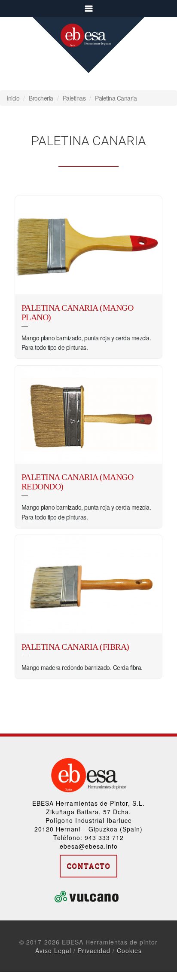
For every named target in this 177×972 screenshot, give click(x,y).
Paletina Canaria (116, 98)
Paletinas (74, 98)
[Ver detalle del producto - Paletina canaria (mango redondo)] (88, 415)
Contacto (88, 865)
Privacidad (94, 950)
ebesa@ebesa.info (89, 846)
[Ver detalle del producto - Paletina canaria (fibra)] (88, 584)
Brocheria (41, 98)
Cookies (129, 950)
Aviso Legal (53, 950)
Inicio (12, 98)
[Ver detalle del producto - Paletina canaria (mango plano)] (88, 245)
